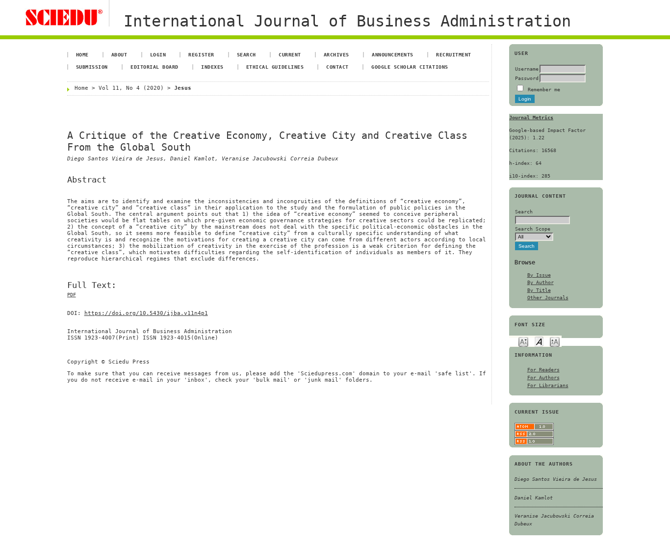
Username (527, 69)
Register (201, 54)
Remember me (544, 89)
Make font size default (539, 341)
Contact (337, 67)
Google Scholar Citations (409, 67)
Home (82, 54)
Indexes (212, 67)
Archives (336, 54)
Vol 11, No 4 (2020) (131, 88)
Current (290, 54)
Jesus (182, 88)
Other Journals (547, 297)
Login (158, 54)
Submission (92, 67)
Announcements (392, 54)
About (119, 54)
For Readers (543, 369)
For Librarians (547, 385)
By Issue (539, 275)
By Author (540, 282)
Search (246, 54)
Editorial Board (154, 67)
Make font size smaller (523, 341)
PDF (71, 294)
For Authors (543, 377)
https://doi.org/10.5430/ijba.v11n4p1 (146, 313)
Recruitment (453, 54)
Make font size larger (555, 341)
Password (527, 78)
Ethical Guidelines (275, 67)
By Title (539, 290)
